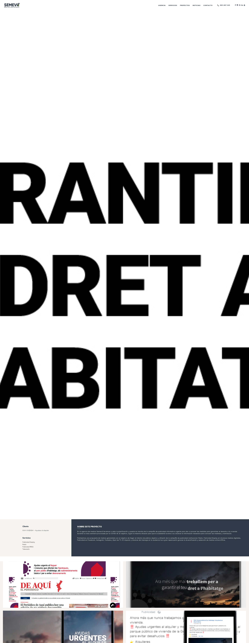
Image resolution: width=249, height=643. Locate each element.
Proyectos (185, 5)
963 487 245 (225, 5)
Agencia (162, 5)
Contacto (208, 5)
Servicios (172, 5)
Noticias (196, 5)
